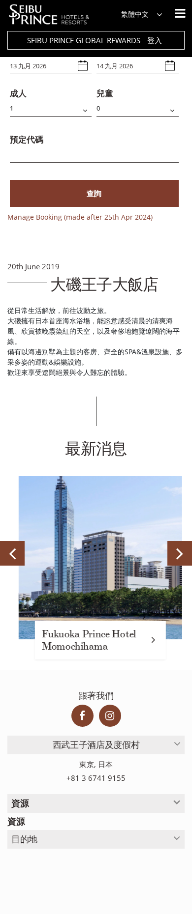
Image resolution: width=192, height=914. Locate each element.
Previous (12, 553)
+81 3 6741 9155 (96, 778)
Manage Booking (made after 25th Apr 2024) (80, 217)
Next (179, 553)
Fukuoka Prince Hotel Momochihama (84, 640)
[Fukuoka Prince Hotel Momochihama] (96, 557)
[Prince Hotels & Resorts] (54, 14)
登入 (154, 40)
